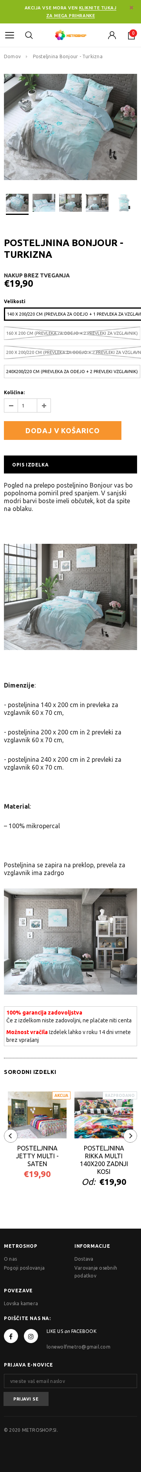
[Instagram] (31, 1336)
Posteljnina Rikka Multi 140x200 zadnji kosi (104, 1160)
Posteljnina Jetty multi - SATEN (37, 1156)
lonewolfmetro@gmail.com (78, 1346)
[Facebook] (11, 1336)
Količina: (14, 392)
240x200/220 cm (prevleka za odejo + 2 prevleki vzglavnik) (72, 371)
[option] (70, 127)
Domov (12, 56)
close (131, 7)
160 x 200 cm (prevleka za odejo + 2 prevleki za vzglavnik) (72, 333)
